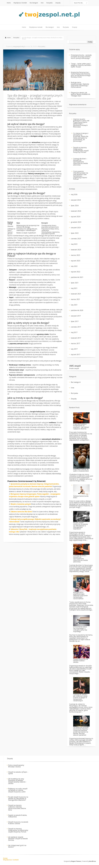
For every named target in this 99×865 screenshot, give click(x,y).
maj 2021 (74, 288)
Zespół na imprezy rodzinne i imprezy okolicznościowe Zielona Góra (17, 807)
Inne (72, 388)
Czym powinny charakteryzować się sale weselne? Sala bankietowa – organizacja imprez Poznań (80, 175)
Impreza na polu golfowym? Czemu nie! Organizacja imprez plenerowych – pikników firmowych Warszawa (81, 123)
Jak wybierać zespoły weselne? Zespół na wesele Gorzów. (18, 838)
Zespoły (74, 399)
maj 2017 (74, 332)
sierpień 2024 (76, 200)
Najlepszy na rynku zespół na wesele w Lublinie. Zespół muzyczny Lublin (17, 790)
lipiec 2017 (74, 321)
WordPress (92, 861)
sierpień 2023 (76, 228)
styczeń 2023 (75, 261)
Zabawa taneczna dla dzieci (21, 512)
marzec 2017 (75, 343)
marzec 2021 (75, 299)
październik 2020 (77, 310)
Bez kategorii (76, 382)
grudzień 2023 (76, 222)
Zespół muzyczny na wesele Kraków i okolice (18, 823)
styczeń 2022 (75, 272)
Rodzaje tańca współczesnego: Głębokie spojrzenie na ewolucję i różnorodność (80, 84)
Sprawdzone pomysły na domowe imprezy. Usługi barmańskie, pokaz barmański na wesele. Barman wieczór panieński (81, 731)
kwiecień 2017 (76, 338)
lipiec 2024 (74, 205)
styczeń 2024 (75, 216)
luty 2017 (74, 349)
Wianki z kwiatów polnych (21, 504)
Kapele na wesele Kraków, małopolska (17, 816)
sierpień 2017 (76, 316)
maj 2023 (74, 244)
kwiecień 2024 (76, 211)
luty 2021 (74, 305)
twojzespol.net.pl (19, 46)
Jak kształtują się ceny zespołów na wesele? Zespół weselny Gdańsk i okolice (17, 781)
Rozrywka (16, 37)
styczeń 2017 (75, 354)
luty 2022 (74, 266)
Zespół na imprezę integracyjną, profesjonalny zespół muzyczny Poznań (80, 149)
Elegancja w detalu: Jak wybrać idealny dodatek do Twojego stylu (80, 94)
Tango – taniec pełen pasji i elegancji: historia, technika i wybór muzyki (81, 65)
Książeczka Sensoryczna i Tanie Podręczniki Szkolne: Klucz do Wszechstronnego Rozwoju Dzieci (80, 74)
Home (9, 37)
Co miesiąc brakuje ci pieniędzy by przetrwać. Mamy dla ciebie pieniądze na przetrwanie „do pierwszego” (80, 137)
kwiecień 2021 (76, 294)
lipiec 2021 (74, 283)
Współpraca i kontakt (11, 860)
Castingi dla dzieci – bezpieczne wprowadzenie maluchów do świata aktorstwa (80, 162)
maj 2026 (74, 194)
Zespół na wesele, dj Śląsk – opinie (18, 773)
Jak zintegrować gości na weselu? (17, 846)
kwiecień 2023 (76, 250)
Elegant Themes (76, 861)
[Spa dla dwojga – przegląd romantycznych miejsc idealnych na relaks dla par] (33, 90)
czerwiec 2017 (76, 327)
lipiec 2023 (74, 233)
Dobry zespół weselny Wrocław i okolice (16, 766)
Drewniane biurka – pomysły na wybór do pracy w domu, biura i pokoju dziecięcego (81, 56)
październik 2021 (77, 277)
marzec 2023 (75, 255)
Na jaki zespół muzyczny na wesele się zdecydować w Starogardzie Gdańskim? (80, 526)
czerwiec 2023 (76, 239)
